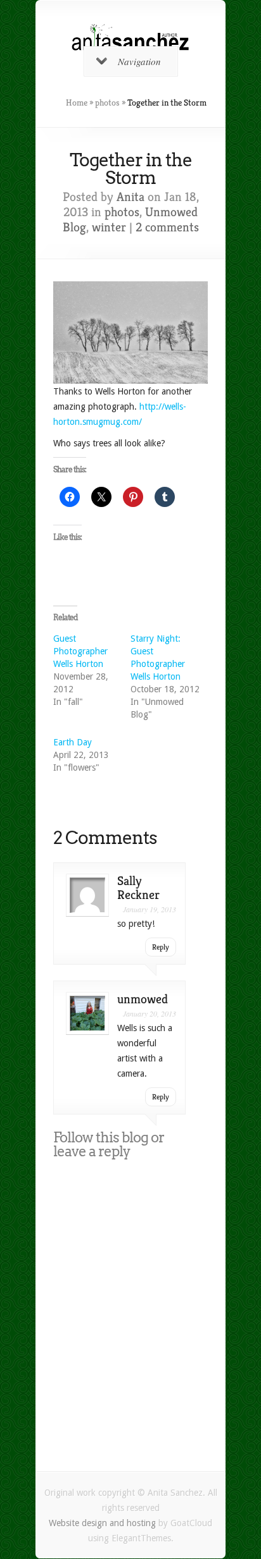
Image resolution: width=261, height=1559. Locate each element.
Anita (130, 197)
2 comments (167, 227)
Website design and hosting (102, 1523)
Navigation (139, 61)
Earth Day (72, 742)
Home (76, 102)
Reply (160, 946)
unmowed (142, 999)
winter (109, 227)
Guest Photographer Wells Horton (80, 651)
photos (107, 102)
